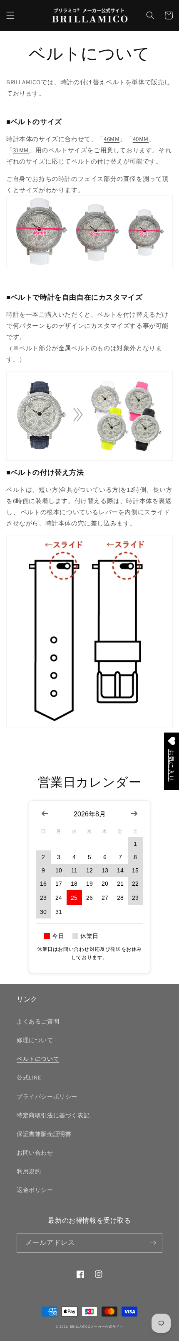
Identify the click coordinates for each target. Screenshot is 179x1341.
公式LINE (29, 1077)
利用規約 (29, 1171)
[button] (10, 15)
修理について (35, 1040)
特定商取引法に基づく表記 (53, 1115)
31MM (21, 150)
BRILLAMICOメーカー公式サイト (96, 1326)
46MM (111, 139)
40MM (141, 139)
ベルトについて (38, 1059)
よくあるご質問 (38, 1021)
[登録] (153, 1243)
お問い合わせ (35, 1152)
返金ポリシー (35, 1190)
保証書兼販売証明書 (44, 1134)
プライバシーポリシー (47, 1096)
